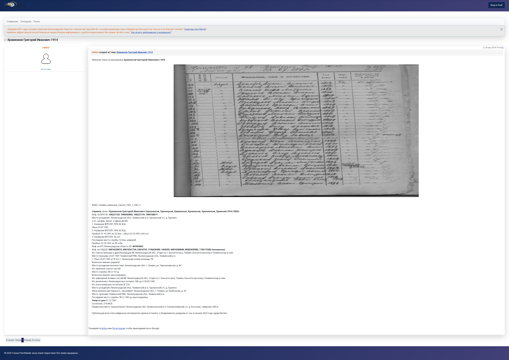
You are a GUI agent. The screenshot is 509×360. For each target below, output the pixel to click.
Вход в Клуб (497, 5)
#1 (502, 48)
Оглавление (12, 21)
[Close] (501, 29)
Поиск (37, 21)
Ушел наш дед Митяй (195, 29)
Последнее (25, 21)
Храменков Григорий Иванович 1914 (135, 52)
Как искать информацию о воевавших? (151, 32)
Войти (105, 328)
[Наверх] (504, 355)
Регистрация (118, 328)
